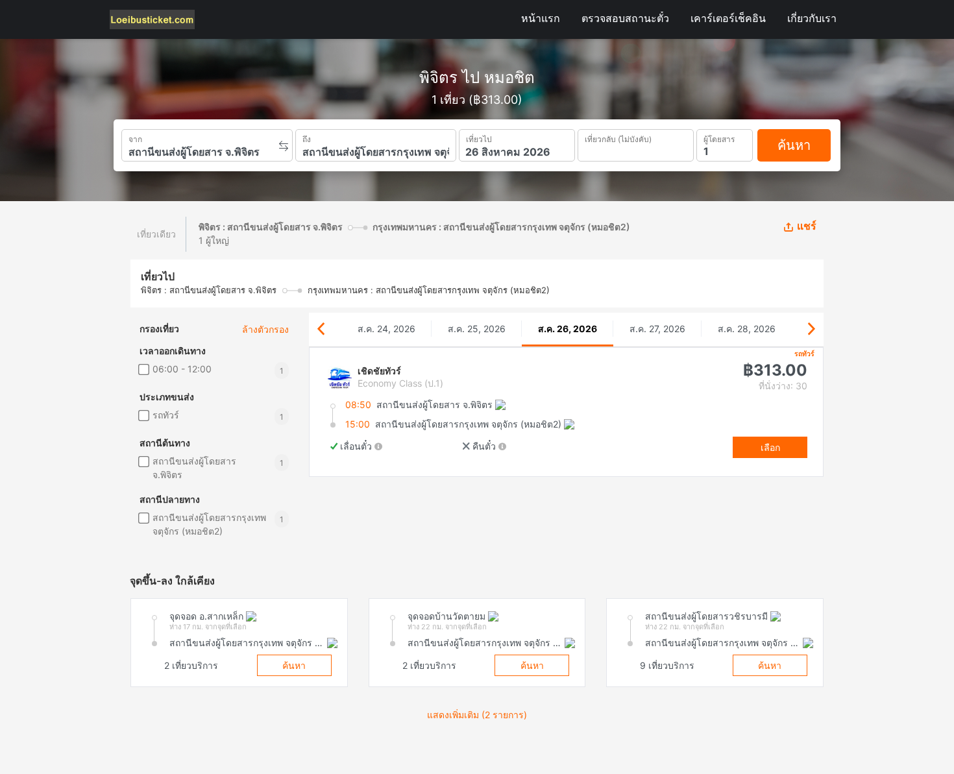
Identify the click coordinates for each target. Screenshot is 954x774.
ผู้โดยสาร (719, 137)
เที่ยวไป (479, 137)
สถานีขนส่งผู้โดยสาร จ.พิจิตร (194, 467)
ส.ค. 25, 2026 (477, 328)
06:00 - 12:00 (182, 368)
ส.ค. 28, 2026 (747, 328)
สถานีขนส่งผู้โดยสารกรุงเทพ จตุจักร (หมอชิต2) (209, 524)
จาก (135, 137)
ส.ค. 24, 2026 (386, 328)
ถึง (306, 137)
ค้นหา (794, 145)
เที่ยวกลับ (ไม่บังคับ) (618, 137)
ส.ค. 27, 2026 (657, 328)
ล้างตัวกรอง (265, 329)
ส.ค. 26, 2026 (567, 328)
